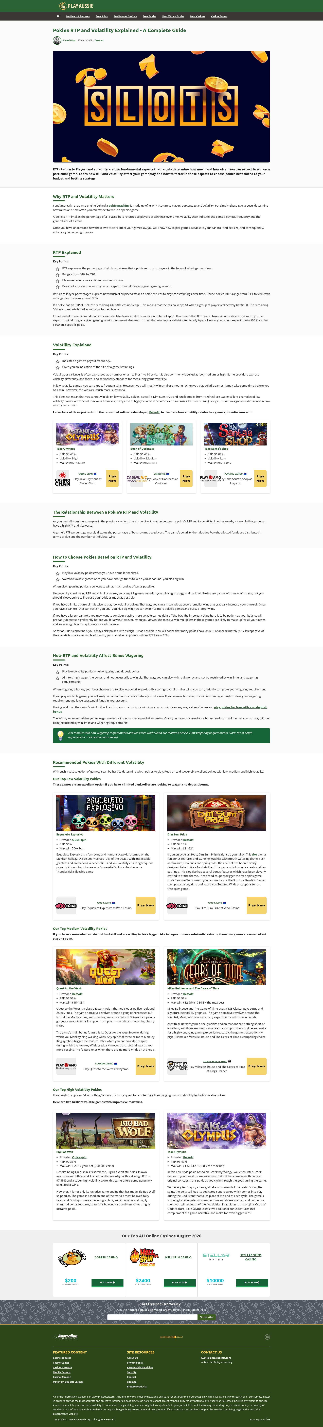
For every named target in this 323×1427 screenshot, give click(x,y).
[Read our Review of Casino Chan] (62, 478)
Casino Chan (85, 473)
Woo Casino (104, 902)
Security (131, 1372)
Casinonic (159, 473)
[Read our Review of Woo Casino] (66, 905)
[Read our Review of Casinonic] (136, 478)
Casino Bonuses (62, 1357)
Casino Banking (62, 1377)
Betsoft (154, 412)
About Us (132, 1357)
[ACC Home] (58, 16)
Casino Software (62, 1367)
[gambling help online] (171, 1336)
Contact (131, 1377)
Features (99, 40)
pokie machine (119, 205)
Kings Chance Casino (215, 1061)
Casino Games (61, 1362)
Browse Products (137, 1386)
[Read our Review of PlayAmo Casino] (210, 478)
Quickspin (79, 840)
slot (254, 854)
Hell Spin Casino (178, 1257)
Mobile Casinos (61, 1372)
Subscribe (206, 1317)
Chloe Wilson (69, 40)
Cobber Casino (106, 1257)
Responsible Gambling (140, 1367)
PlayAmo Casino (233, 473)
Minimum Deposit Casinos (68, 1381)
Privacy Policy (135, 1362)
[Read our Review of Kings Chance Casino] (177, 1066)
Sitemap (132, 1381)
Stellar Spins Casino (250, 1257)
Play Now (112, 478)
